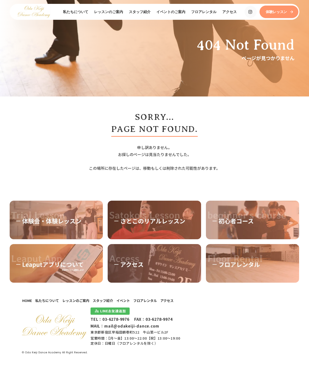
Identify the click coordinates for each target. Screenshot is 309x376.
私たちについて (47, 300)
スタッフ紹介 (103, 300)
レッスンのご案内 (75, 300)
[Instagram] (251, 12)
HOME (27, 300)
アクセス (167, 300)
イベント (123, 300)
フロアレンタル (145, 300)
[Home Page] (33, 12)
